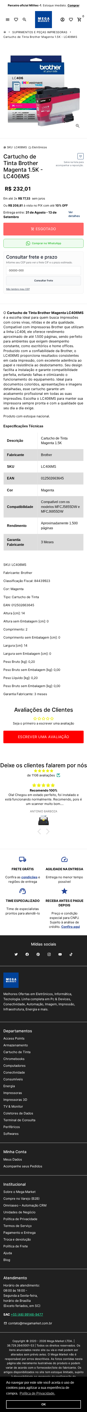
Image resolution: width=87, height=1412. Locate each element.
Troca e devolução (17, 1239)
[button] (40, 831)
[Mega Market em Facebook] (27, 954)
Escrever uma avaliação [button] (43, 737)
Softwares (11, 1134)
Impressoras (12, 1093)
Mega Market (55, 1341)
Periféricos (11, 1127)
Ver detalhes (74, 214)
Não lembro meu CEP (18, 289)
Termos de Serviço (17, 1226)
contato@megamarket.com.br (28, 1323)
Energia (9, 1086)
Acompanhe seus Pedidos (22, 1166)
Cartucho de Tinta (16, 1052)
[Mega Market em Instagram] (49, 954)
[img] (43, 771)
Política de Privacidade (20, 1219)
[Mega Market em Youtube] (60, 954)
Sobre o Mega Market (19, 1192)
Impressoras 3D (15, 1100)
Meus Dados (12, 1159)
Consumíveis (13, 1079)
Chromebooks (13, 1059)
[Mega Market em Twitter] (16, 954)
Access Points (13, 1038)
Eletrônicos (38, 147)
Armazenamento (15, 1045)
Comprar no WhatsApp (46, 243)
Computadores (14, 1066)
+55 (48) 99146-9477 (27, 1314)
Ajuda (7, 1253)
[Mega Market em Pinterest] (38, 954)
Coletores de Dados (18, 1113)
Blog (6, 1260)
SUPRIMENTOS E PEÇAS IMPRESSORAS (39, 32)
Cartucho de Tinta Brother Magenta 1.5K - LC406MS (40, 37)
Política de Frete (15, 1246)
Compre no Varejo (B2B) (21, 1199)
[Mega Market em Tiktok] (71, 954)
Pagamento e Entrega (19, 1233)
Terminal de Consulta (19, 1120)
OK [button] (43, 1404)
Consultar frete (43, 280)
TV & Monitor (13, 1106)
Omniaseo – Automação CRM (24, 1205)
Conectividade (14, 1072)
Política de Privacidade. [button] (37, 1393)
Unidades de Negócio (19, 1212)
